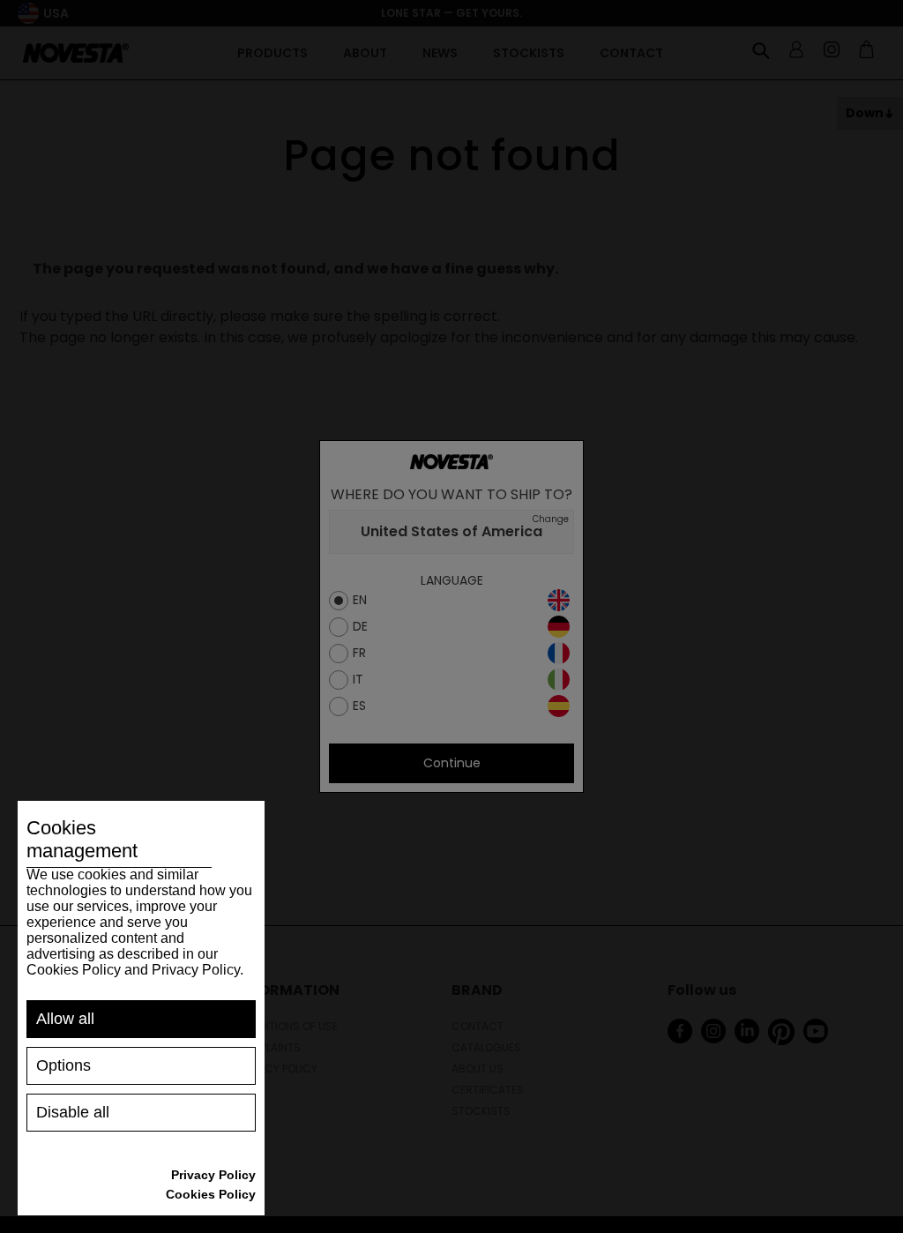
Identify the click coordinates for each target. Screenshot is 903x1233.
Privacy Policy (213, 1175)
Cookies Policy (211, 1194)
